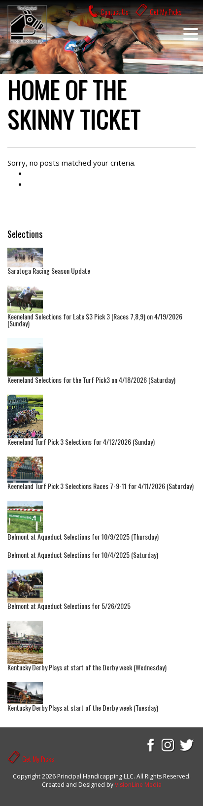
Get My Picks (165, 11)
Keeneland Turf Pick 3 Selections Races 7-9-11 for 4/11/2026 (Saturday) (100, 486)
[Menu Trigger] (190, 33)
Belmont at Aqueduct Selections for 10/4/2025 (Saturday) (82, 554)
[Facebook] (149, 744)
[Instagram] (168, 744)
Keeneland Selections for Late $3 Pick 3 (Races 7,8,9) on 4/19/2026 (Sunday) (94, 319)
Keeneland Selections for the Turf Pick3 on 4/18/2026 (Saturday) (91, 379)
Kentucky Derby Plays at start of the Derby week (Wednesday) (87, 667)
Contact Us (114, 11)
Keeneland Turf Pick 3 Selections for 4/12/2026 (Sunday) (81, 441)
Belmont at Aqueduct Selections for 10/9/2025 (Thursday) (83, 536)
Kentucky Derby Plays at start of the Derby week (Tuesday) (82, 707)
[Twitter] (187, 744)
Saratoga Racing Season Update (48, 270)
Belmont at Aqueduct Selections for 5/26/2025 (69, 606)
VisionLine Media (138, 784)
